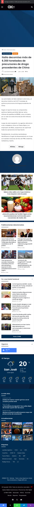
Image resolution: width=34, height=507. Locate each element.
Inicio (4, 49)
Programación (22, 495)
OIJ (28, 458)
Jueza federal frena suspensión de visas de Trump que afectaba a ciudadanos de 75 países (8, 242)
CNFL (25, 450)
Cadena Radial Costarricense (10, 490)
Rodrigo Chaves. (6, 461)
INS (20, 456)
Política (22, 492)
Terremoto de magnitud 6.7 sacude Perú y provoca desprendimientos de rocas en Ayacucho (24, 263)
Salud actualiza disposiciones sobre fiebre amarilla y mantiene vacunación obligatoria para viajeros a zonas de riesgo (22, 295)
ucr (18, 461)
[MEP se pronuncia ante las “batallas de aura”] (28, 437)
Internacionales (11, 49)
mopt (15, 458)
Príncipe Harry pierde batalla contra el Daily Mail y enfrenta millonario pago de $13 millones (25, 242)
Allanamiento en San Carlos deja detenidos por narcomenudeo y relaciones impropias (21, 327)
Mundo (15, 53)
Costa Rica (5, 453)
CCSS (16, 450)
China (13, 146)
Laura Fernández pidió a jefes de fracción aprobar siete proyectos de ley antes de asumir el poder (21, 317)
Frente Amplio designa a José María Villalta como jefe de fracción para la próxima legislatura (21, 307)
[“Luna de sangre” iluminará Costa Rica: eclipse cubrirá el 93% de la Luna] (17, 431)
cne (21, 450)
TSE (14, 461)
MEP (24, 456)
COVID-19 (12, 453)
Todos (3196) (17, 336)
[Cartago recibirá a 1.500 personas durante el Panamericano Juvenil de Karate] (28, 425)
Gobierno (14, 456)
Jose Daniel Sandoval (9, 71)
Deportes (15, 495)
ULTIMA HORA (8, 492)
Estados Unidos (21, 453)
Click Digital (29, 490)
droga (21, 146)
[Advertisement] (17, 28)
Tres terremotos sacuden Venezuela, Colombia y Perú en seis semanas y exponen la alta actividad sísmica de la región (8, 265)
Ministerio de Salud (7, 458)
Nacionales (21, 458)
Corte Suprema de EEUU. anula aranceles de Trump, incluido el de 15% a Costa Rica (22, 285)
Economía (27, 492)
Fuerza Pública (6, 456)
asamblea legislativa (7, 450)
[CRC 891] (10, 7)
